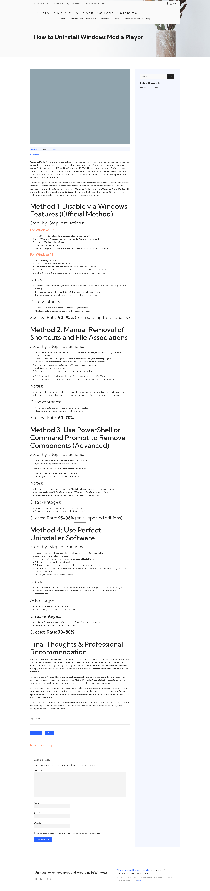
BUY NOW (91, 18)
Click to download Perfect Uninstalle (133, 870)
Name (37, 803)
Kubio (139, 880)
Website (37, 823)
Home (62, 18)
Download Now (76, 18)
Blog (148, 18)
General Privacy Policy (133, 18)
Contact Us (105, 18)
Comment (39, 770)
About (116, 18)
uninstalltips (34, 154)
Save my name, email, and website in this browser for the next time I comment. (70, 833)
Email (37, 813)
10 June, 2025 (36, 149)
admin (54, 149)
